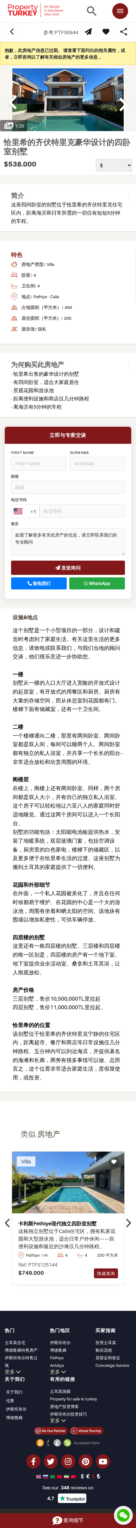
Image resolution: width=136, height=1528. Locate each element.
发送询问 (70, 567)
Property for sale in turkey (73, 1398)
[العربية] (53, 1476)
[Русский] (46, 1476)
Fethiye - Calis (46, 296)
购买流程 (104, 1350)
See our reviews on (68, 1487)
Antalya (57, 1365)
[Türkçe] (74, 1476)
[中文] (60, 1476)
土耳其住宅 (15, 1342)
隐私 (42, 328)
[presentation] (7, 1223)
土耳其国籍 (60, 1391)
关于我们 (14, 1391)
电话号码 (19, 500)
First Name (22, 452)
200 (67, 318)
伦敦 (10, 1400)
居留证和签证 (108, 1357)
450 (68, 307)
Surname (79, 452)
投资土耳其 (106, 1342)
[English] (39, 1476)
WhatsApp (99, 583)
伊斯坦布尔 (60, 1342)
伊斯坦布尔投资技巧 (68, 1414)
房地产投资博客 (64, 1406)
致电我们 (41, 583)
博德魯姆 (14, 1417)
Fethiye (57, 1357)
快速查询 (106, 1273)
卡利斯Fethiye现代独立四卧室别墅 (57, 1223)
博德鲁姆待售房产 (21, 1350)
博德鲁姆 (58, 1350)
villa (50, 264)
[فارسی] (67, 1476)
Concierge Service (112, 1365)
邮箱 (15, 476)
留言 (15, 524)
